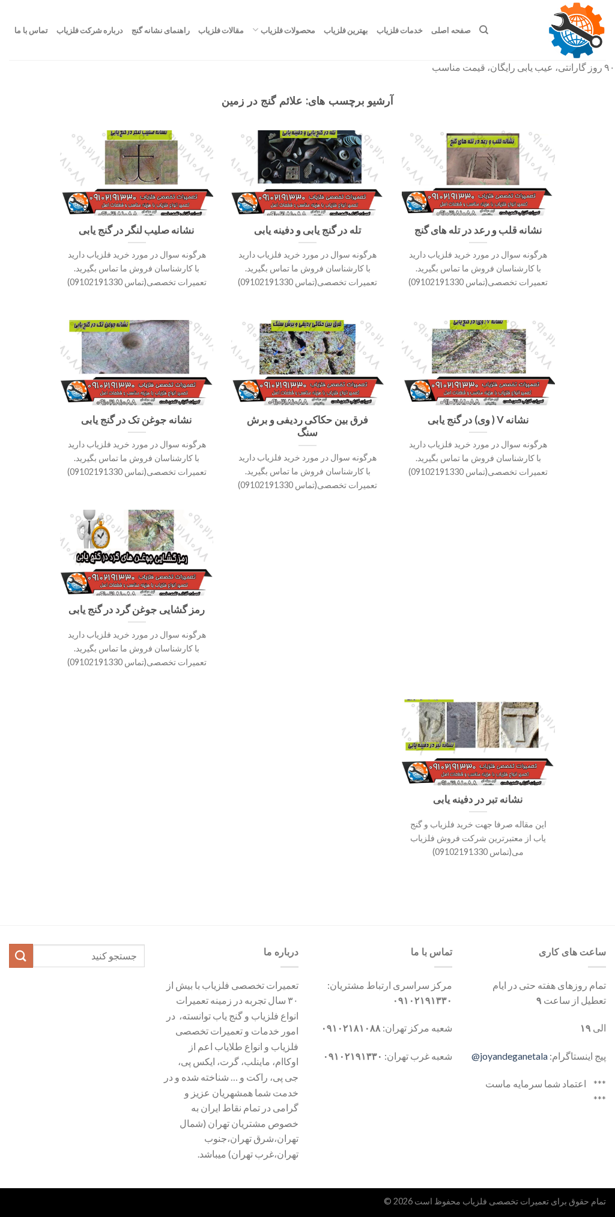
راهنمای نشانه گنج (161, 30)
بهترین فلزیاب (346, 30)
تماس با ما (31, 30)
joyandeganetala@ (509, 1055)
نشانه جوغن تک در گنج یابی (136, 420)
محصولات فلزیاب (288, 30)
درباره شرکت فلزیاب (90, 30)
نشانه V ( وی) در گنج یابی (478, 420)
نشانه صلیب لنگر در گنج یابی (137, 230)
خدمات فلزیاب (400, 30)
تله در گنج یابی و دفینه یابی (308, 230)
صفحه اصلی (450, 30)
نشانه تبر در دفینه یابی (478, 799)
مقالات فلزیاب (221, 30)
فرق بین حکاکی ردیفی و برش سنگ (307, 426)
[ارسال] (21, 955)
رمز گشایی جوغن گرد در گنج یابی (136, 609)
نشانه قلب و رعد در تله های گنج (478, 230)
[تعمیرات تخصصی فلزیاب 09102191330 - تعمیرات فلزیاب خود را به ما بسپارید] (556, 30)
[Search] (483, 30)
